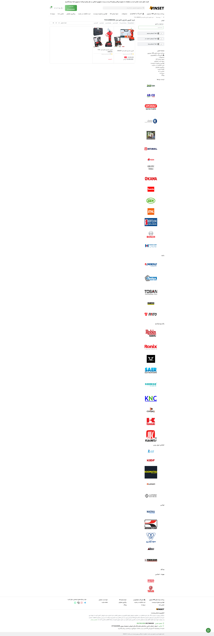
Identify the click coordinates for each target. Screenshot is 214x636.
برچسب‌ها (158, 17)
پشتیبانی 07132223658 (71, 8)
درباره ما (52, 14)
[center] (143, 8)
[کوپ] (151, 460)
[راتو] (151, 314)
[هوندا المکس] (151, 581)
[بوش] (151, 234)
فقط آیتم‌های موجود (152, 33)
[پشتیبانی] (78, 603)
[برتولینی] (151, 222)
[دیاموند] (151, 304)
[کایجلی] (151, 436)
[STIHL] (151, 211)
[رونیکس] (151, 347)
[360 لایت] (151, 86)
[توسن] (151, 293)
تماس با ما (61, 14)
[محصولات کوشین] (151, 524)
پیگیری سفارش (71, 14)
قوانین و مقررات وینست (100, 14)
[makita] (151, 190)
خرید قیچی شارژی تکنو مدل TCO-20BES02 (144, 17)
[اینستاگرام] (81, 603)
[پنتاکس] (151, 279)
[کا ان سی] (151, 398)
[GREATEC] (151, 168)
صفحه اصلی (160, 51)
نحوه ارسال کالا (114, 14)
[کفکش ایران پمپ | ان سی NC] (151, 452)
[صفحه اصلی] (163, 17)
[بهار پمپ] (151, 246)
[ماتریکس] (151, 512)
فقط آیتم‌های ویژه (152, 44)
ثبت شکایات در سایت (84, 14)
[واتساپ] (75, 603)
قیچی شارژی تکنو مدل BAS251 (125, 51)
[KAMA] (151, 179)
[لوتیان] (151, 496)
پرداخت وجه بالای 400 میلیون (155, 14)
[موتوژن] (151, 538)
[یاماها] (151, 589)
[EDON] (151, 160)
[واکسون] (151, 560)
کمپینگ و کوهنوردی (136, 14)
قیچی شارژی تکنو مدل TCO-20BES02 (105, 51)
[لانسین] (151, 484)
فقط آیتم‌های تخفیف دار (151, 38)
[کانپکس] (151, 410)
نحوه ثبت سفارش (159, 61)
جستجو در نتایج (159, 24)
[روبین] (151, 333)
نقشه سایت (161, 69)
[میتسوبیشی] (151, 549)
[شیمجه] (151, 384)
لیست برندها (160, 79)
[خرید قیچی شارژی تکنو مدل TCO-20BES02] (107, 609)
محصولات (124, 14)
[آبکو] (151, 95)
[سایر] (151, 371)
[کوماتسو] (151, 472)
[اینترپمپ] (151, 135)
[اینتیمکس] (151, 149)
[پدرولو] (151, 265)
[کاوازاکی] (151, 422)
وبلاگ (162, 75)
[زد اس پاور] (151, 359)
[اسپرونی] (151, 107)
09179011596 (141, 623)
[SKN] (151, 200)
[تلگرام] (84, 603)
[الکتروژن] (151, 121)
